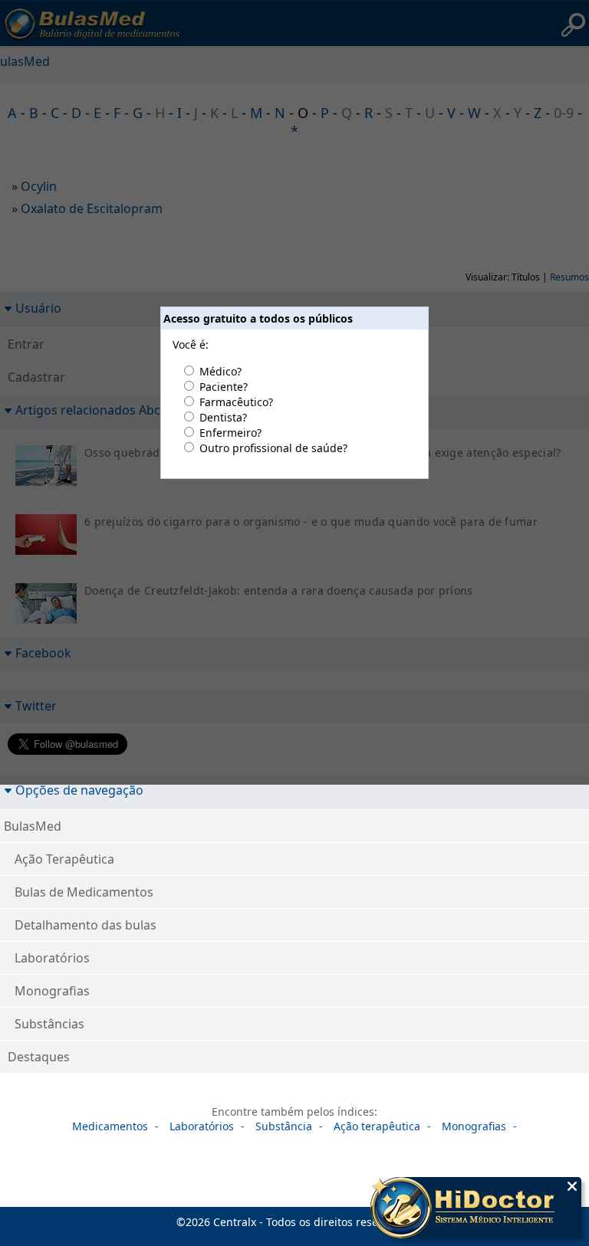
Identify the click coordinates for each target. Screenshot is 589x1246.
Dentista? (223, 417)
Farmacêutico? (236, 402)
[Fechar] (572, 1186)
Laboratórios (52, 957)
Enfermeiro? (230, 432)
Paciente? (223, 386)
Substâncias (49, 1023)
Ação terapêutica (377, 1126)
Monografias (52, 990)
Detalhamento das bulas (85, 924)
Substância (283, 1126)
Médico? (220, 371)
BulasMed (32, 826)
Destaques (39, 1056)
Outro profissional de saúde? (273, 448)
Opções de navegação (79, 790)
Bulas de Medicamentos (84, 892)
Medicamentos (110, 1126)
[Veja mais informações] (475, 1209)
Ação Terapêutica (64, 859)
